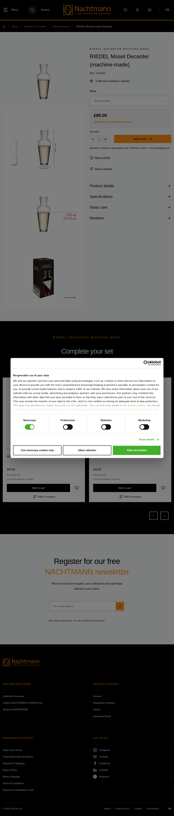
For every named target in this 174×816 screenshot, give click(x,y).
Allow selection (87, 450)
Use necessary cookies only (37, 450)
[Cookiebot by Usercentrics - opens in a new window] (146, 363)
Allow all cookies (137, 450)
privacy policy (136, 405)
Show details (146, 439)
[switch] (68, 427)
